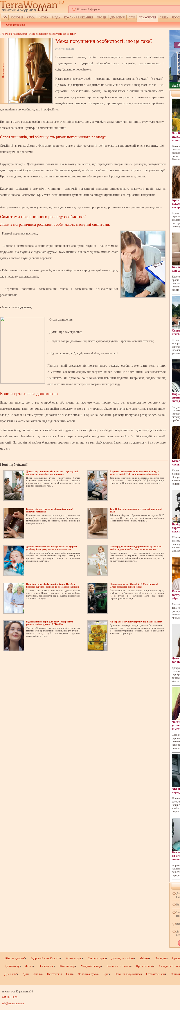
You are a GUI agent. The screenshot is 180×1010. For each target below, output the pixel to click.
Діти (132, 17)
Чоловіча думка (88, 974)
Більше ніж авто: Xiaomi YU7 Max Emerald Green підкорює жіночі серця (134, 585)
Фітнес (29, 966)
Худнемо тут (12, 966)
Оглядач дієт (47, 966)
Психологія (147, 17)
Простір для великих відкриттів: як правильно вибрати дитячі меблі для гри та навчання (136, 547)
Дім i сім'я (11, 974)
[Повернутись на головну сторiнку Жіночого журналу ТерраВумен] (5, 17)
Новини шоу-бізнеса (128, 974)
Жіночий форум (88, 9)
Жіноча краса (74, 958)
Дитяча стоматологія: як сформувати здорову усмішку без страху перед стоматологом (51, 547)
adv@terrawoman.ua (13, 1003)
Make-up (144, 958)
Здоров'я (17, 17)
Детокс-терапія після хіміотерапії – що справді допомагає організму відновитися (52, 472)
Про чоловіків (145, 966)
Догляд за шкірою (123, 958)
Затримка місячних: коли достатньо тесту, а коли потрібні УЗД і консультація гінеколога (134, 472)
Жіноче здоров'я (15, 958)
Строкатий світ (15, 24)
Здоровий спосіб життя (46, 958)
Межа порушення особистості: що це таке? (52, 33)
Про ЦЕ (101, 17)
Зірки (106, 974)
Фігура (43, 17)
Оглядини (161, 958)
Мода (56, 17)
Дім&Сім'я (117, 17)
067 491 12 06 (9, 997)
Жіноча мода (67, 966)
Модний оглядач (91, 966)
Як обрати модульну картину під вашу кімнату (136, 621)
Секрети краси (97, 958)
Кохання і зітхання (78, 17)
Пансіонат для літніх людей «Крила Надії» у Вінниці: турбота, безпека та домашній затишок (52, 585)
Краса (31, 17)
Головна (7, 33)
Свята (164, 17)
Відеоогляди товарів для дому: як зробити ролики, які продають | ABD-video (49, 623)
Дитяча (38, 974)
